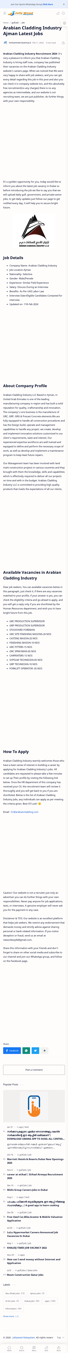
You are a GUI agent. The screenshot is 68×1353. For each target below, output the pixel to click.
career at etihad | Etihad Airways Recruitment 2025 (35, 1176)
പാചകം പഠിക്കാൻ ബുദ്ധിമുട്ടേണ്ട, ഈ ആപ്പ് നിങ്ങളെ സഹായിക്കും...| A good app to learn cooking (36, 1203)
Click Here (48, 4)
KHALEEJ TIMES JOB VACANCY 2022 (27, 1247)
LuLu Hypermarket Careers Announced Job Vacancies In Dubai (32, 1234)
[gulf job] (23, 1154)
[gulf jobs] (22, 1270)
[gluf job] (24, 1185)
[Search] (63, 13)
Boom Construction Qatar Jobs (25, 1274)
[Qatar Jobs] (32, 1270)
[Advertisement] (34, 141)
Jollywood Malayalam (24, 1337)
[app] (21, 1127)
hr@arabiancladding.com (24, 811)
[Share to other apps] (44, 1050)
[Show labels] (11, 1316)
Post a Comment (34, 1069)
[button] (58, 13)
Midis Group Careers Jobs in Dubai (27, 1189)
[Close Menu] (64, 4)
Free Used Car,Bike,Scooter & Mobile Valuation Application (35, 1218)
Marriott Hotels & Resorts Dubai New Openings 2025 (35, 1161)
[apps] (22, 1197)
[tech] (27, 1127)
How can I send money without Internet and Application (33, 1261)
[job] (29, 1154)
